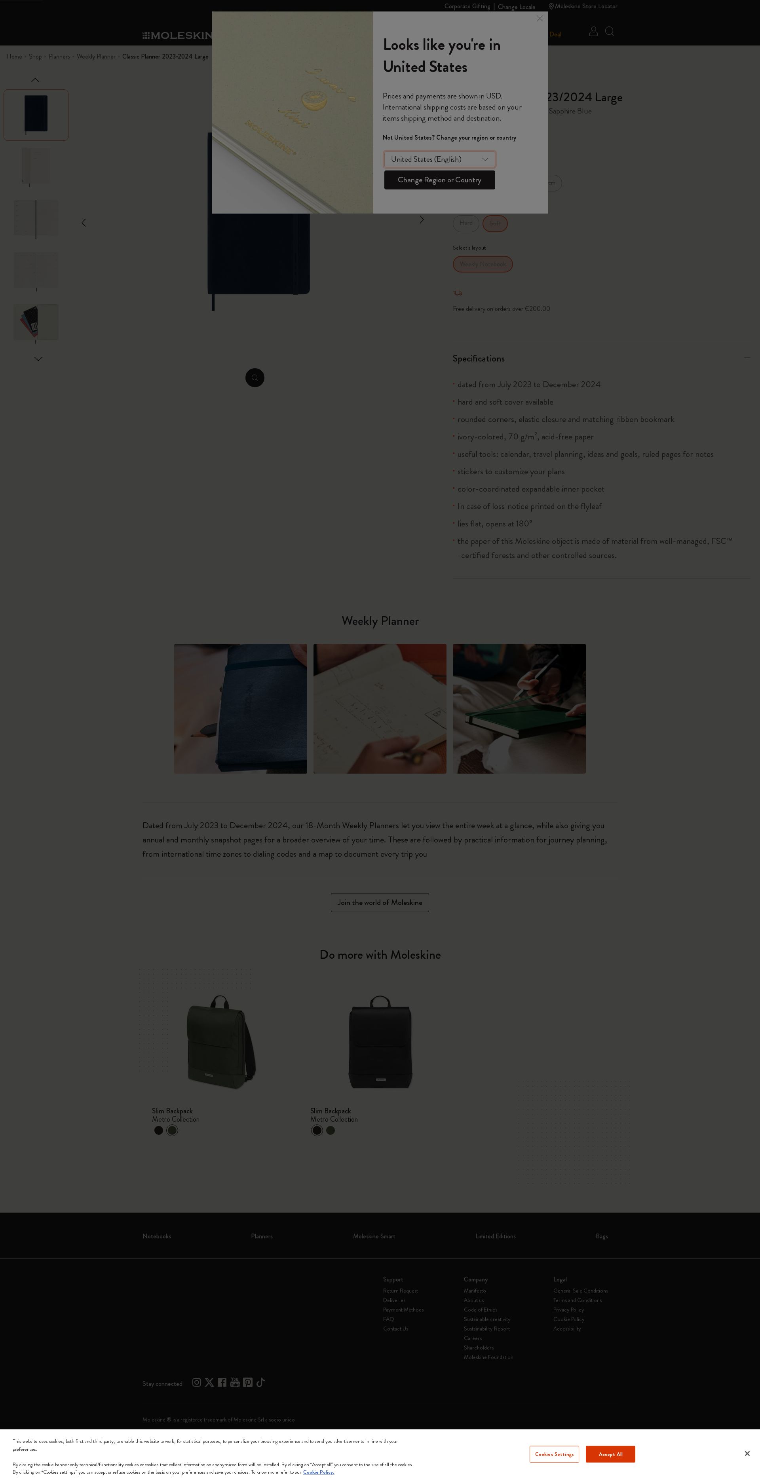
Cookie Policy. (318, 1472)
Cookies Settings (554, 1454)
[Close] (747, 1453)
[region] (380, 1454)
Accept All (611, 1454)
